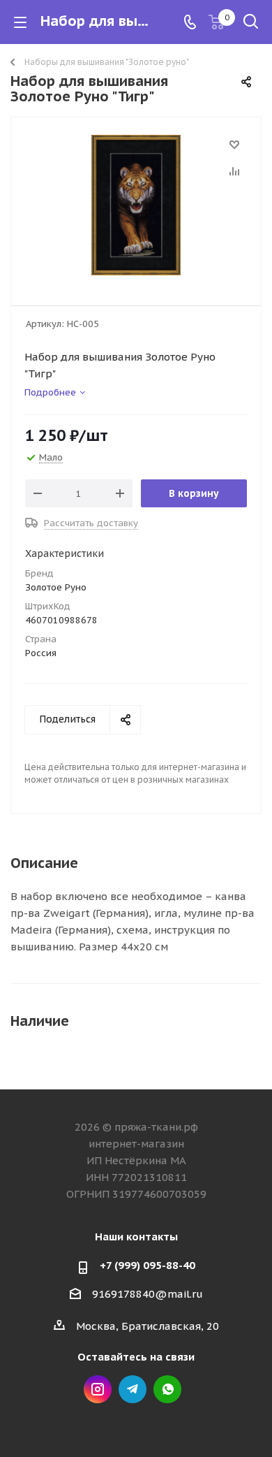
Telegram (132, 1389)
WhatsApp (167, 1389)
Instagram (98, 1389)
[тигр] (136, 205)
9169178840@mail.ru (147, 1293)
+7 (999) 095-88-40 (147, 1265)
